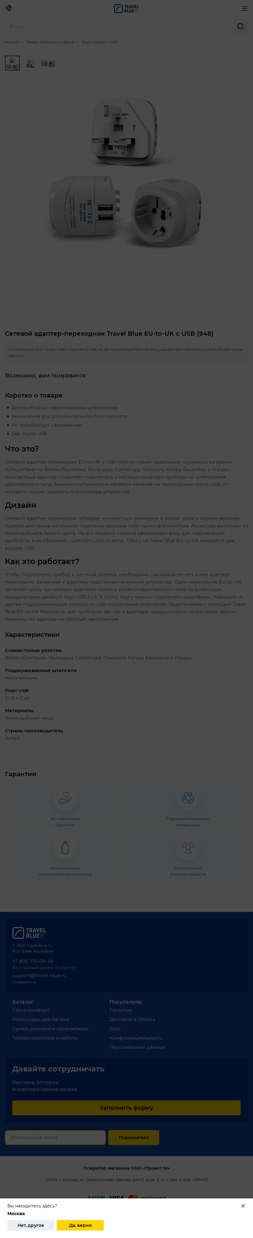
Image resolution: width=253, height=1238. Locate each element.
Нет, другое (31, 1225)
